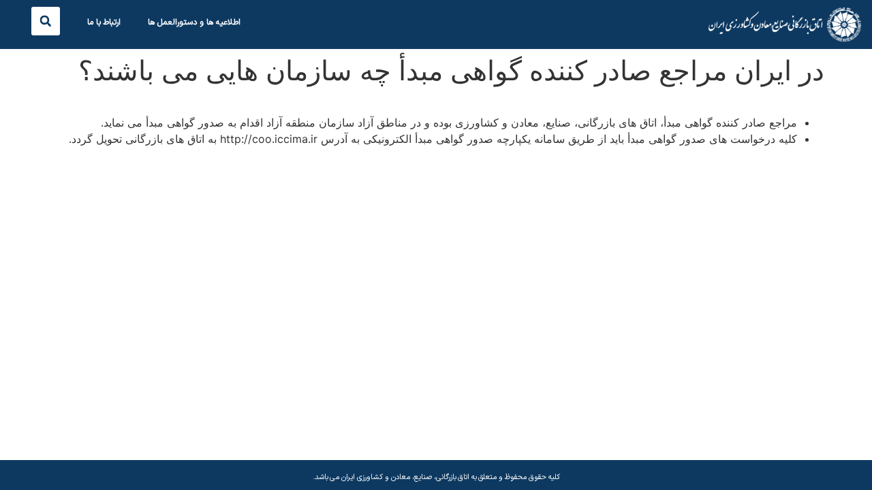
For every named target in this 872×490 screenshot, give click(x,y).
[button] (45, 21)
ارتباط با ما (104, 22)
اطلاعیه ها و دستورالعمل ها (194, 22)
